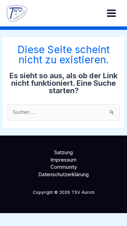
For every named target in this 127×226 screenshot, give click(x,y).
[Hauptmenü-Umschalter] (111, 13)
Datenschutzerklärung (63, 174)
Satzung (63, 152)
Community (63, 167)
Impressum (63, 160)
